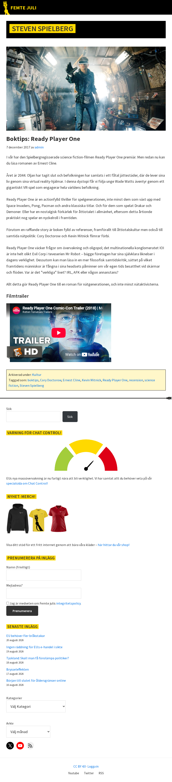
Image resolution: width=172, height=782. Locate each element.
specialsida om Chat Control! (27, 483)
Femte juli (23, 7)
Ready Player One (115, 380)
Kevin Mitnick (91, 380)
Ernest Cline (71, 380)
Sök (9, 409)
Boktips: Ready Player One (43, 139)
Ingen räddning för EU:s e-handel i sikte (34, 647)
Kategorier (14, 698)
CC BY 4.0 (79, 766)
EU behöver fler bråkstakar (25, 636)
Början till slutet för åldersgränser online (36, 680)
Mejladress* (14, 585)
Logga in (93, 766)
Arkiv (9, 723)
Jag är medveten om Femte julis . (45, 603)
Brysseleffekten (17, 669)
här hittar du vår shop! (113, 545)
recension (136, 380)
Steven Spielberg (32, 385)
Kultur (36, 375)
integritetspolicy (68, 603)
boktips (33, 380)
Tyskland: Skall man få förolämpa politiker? (37, 658)
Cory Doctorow (50, 380)
